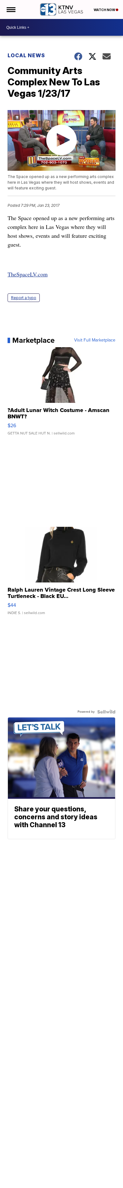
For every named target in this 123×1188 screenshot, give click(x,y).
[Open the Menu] (10, 9)
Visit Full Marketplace (94, 340)
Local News (26, 55)
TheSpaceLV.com (28, 274)
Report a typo (23, 297)
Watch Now (105, 10)
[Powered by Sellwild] (106, 712)
